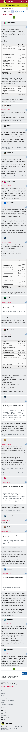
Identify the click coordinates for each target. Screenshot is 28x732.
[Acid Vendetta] (5, 330)
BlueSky (5, 710)
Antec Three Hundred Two (9, 269)
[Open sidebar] (27, 8)
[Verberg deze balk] (26, 5)
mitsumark (10, 238)
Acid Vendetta (11, 329)
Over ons (9, 696)
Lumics (9, 298)
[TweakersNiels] (5, 23)
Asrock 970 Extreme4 (8, 284)
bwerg (8, 440)
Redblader (10, 152)
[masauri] (5, 106)
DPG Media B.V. (19, 727)
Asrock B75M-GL (7, 343)
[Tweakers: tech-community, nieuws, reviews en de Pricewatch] (8, 1)
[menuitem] (19, 1)
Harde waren (8, 676)
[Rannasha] (5, 569)
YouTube (5, 713)
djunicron (9, 526)
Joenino (9, 478)
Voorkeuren (10, 704)
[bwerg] (5, 440)
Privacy (3, 702)
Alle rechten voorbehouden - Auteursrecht (12, 728)
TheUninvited (10, 202)
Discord (5, 719)
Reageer (24, 673)
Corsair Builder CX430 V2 (9, 63)
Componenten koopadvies (8, 8)
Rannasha (9, 569)
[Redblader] (5, 153)
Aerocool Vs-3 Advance (9, 54)
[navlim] (5, 126)
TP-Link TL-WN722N (8, 345)
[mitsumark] (5, 238)
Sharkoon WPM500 (8, 276)
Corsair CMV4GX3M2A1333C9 (10, 278)
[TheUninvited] (5, 203)
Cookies (3, 704)
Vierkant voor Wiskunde (8, 615)
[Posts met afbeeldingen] (18, 11)
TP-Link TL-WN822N (8, 46)
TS (15, 11)
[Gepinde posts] (23, 11)
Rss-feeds (6, 717)
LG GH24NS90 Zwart (8, 51)
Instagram (6, 715)
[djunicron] (5, 527)
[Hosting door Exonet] (7, 686)
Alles (12, 11)
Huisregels (4, 698)
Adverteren (4, 693)
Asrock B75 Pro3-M (8, 69)
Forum (2, 676)
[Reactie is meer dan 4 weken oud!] (6, 27)
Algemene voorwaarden (7, 700)
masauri (9, 105)
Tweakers (3, 727)
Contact (3, 696)
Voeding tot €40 (11, 677)
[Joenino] (5, 478)
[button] (2, 1)
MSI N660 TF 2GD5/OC (8, 273)
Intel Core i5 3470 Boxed (9, 355)
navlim (9, 125)
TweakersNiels (11, 22)
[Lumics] (5, 298)
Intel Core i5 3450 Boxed (9, 57)
